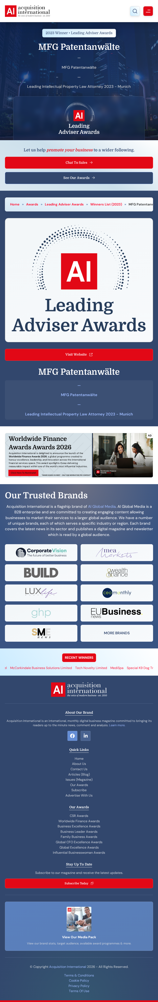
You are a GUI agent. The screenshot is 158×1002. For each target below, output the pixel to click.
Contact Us (79, 769)
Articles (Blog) (79, 774)
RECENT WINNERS (79, 657)
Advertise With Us (79, 795)
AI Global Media (102, 506)
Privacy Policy (79, 986)
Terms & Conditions (79, 975)
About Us (79, 764)
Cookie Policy (79, 980)
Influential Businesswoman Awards (79, 852)
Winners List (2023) (106, 204)
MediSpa (98, 668)
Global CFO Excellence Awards (79, 842)
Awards (32, 204)
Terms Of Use (79, 991)
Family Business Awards (79, 837)
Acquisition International (67, 967)
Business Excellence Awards (79, 826)
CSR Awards (79, 816)
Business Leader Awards (79, 831)
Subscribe (79, 790)
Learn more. (117, 725)
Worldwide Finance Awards (79, 821)
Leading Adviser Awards (64, 204)
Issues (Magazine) (79, 779)
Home (15, 204)
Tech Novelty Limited (73, 668)
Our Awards (79, 785)
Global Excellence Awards (79, 847)
